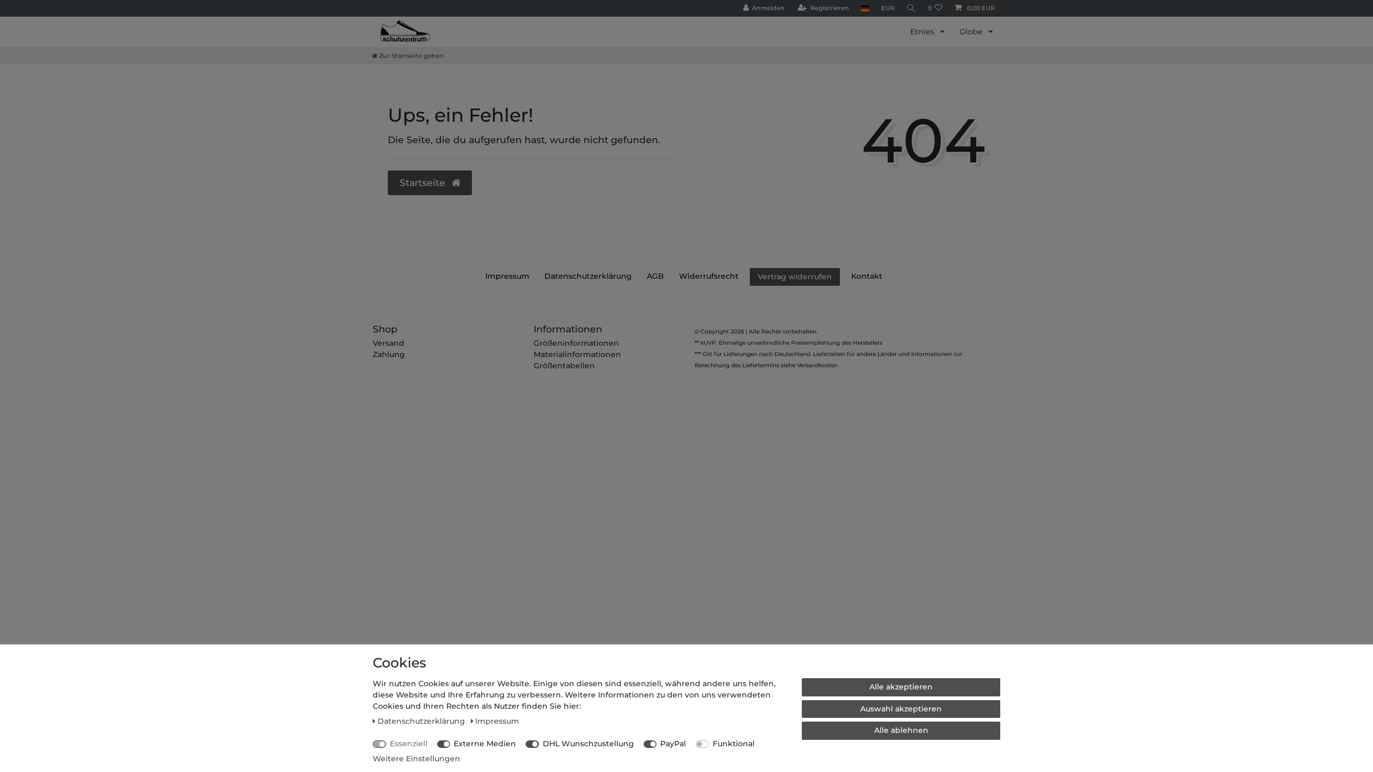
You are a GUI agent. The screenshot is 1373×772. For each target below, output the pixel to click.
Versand (388, 343)
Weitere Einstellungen (416, 758)
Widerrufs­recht (709, 276)
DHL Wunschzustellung (588, 743)
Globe (972, 31)
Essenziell (408, 743)
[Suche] (911, 8)
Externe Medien (485, 743)
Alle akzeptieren (901, 687)
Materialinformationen (577, 354)
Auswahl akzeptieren (901, 709)
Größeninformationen (576, 343)
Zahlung (389, 354)
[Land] (865, 8)
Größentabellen (564, 365)
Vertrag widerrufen (795, 276)
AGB (655, 276)
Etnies (923, 31)
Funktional (734, 743)
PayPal (673, 743)
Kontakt (866, 276)
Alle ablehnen (901, 730)
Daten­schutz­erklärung (588, 276)
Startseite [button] (424, 182)
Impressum (507, 276)
